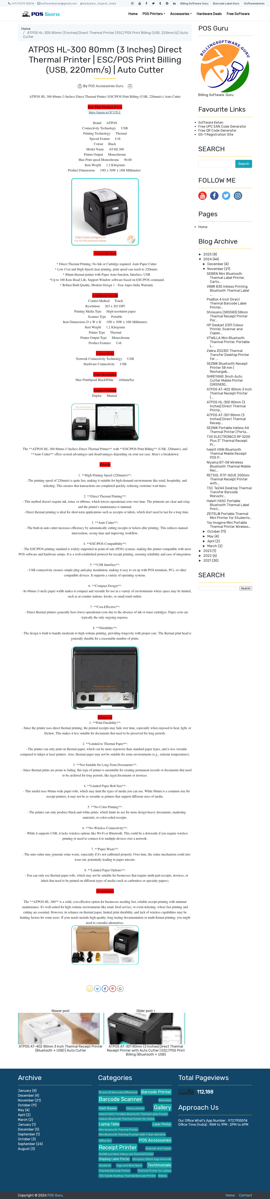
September (26, 1134)
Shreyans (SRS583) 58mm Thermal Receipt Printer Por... (227, 316)
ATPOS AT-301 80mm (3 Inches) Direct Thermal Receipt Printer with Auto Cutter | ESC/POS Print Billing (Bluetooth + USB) (146, 1050)
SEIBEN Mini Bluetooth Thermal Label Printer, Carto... (226, 278)
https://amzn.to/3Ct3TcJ (105, 112)
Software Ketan (210, 122)
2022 (208, 556)
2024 (208, 259)
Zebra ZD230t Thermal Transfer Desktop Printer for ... (228, 355)
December (215, 264)
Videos (162, 1175)
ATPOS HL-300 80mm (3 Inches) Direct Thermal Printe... (226, 406)
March (212, 546)
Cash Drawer (108, 1108)
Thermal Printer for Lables (154, 1170)
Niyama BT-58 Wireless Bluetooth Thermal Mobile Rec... (229, 466)
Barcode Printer (156, 1091)
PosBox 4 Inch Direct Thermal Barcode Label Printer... (226, 303)
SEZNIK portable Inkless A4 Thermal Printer (126, 1154)
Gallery (162, 1107)
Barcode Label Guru (226, 3)
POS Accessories (155, 1140)
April (211, 541)
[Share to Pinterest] (112, 988)
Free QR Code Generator (217, 130)
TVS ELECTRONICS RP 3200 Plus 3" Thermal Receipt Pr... (228, 441)
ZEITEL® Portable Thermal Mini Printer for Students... (229, 516)
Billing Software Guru (194, 3)
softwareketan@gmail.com (59, 3)
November (215, 269)
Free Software (238, 14)
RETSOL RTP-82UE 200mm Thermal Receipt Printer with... (228, 479)
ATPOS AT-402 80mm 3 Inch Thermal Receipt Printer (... (229, 393)
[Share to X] (97, 988)
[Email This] (89, 988)
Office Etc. (105, 1140)
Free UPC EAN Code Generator (222, 126)
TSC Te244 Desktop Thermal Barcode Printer (127, 1175)
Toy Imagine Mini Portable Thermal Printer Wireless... (229, 525)
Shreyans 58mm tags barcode (151, 1159)
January (24, 1091)
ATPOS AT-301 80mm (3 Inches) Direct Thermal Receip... (226, 419)
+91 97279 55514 (22, 3)
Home (133, 14)
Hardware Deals (209, 14)
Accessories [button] (179, 14)
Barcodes (165, 1100)
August (24, 1149)
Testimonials (159, 1165)
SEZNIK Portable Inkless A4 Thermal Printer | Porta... (228, 430)
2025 (207, 254)
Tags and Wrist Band (129, 1165)
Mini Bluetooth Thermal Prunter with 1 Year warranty (132, 1134)
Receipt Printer (118, 1147)
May (211, 536)
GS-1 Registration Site (215, 134)
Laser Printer (162, 1124)
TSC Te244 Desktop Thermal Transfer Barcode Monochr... (229, 492)
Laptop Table (109, 1124)
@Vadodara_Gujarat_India (98, 3)
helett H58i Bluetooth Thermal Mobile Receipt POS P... (227, 454)
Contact (245, 1195)
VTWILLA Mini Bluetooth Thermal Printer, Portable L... (228, 342)
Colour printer (135, 1108)
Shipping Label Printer (114, 1159)
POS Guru (55, 1195)
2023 (207, 551)
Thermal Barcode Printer (114, 1170)
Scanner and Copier (158, 1148)
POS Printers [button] (153, 14)
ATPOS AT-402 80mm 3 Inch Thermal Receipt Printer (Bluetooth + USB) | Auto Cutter (61, 1048)
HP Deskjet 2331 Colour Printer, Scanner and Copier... (225, 329)
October (214, 531)
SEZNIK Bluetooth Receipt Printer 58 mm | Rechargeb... (227, 368)
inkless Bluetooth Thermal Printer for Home (126, 1118)
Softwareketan (254, 3)
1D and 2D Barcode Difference (118, 1092)
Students (105, 1165)
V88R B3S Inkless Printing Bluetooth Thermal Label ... (228, 291)
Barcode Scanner (120, 1099)
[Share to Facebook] (105, 988)
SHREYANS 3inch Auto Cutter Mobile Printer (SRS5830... (225, 380)
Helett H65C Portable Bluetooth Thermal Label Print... (228, 505)
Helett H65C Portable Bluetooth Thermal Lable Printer (133, 1114)
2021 (207, 561)
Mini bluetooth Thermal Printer (118, 1129)
